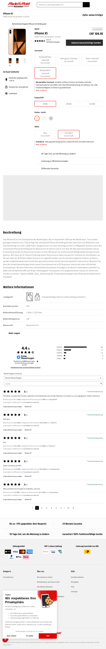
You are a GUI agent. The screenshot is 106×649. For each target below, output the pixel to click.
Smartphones (8, 577)
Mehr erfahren (41, 90)
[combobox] (60, 4)
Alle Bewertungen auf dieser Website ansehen (25, 367)
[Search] (86, 4)
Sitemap (74, 591)
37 (68, 508)
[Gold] (37, 118)
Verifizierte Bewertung (95, 391)
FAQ (72, 587)
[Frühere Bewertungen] (32, 507)
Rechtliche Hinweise (45, 587)
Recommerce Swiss (44, 577)
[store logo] (19, 4)
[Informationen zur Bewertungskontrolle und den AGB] (37, 361)
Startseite (4, 23)
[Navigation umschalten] (4, 4)
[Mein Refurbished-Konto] (97, 4)
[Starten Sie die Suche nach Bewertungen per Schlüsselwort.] (101, 383)
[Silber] (43, 118)
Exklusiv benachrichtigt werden (86, 42)
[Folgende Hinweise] (73, 508)
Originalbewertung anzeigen (12, 407)
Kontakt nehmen (77, 577)
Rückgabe (75, 582)
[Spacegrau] (50, 118)
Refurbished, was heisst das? (48, 582)
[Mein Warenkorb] (101, 4)
